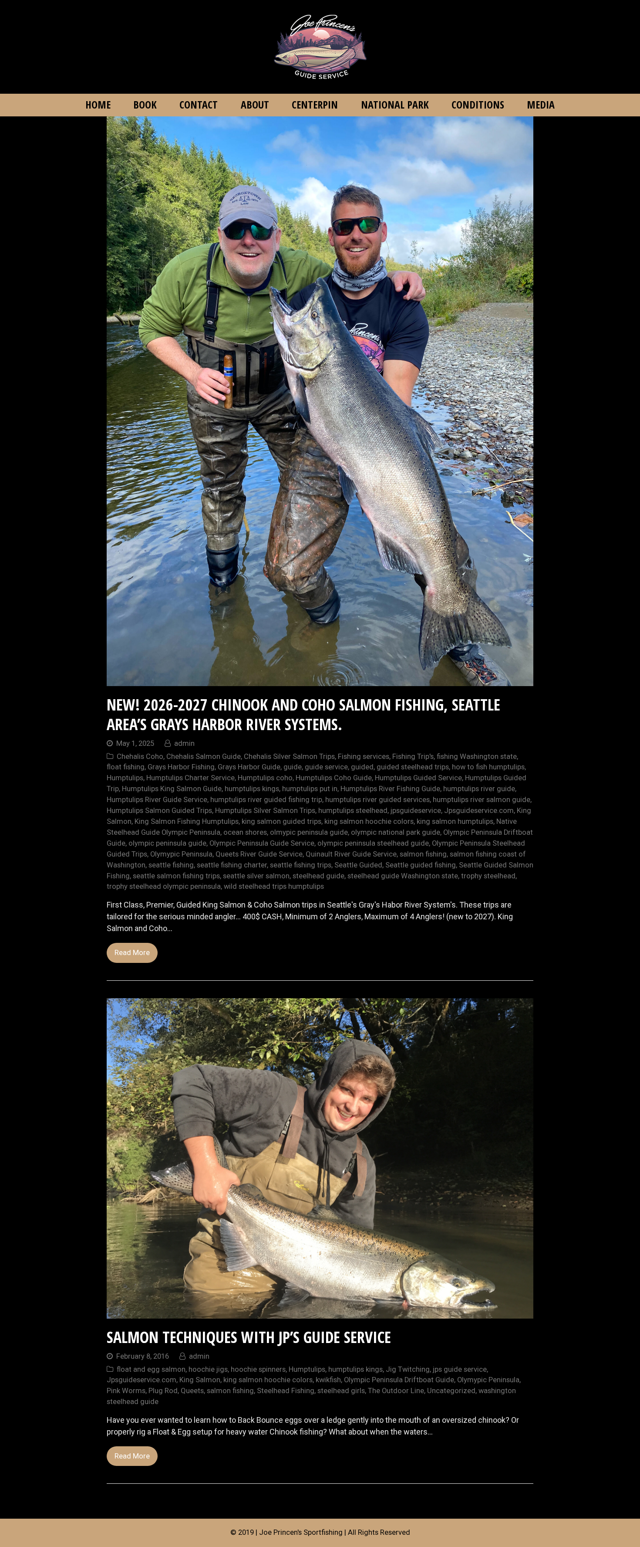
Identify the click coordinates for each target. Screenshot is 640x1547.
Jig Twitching (408, 1369)
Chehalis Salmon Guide (203, 756)
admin (184, 743)
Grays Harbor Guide (249, 767)
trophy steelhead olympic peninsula (164, 886)
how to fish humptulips (488, 767)
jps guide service (460, 1369)
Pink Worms (126, 1391)
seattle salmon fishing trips (176, 876)
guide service (326, 767)
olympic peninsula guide (167, 843)
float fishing (126, 767)
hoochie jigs (208, 1369)
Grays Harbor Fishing (181, 767)
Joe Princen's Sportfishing (301, 1532)
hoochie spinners (258, 1369)
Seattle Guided (358, 865)
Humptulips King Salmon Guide (172, 789)
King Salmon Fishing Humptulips (187, 821)
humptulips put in (309, 789)
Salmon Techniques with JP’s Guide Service (249, 1337)
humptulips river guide (479, 789)
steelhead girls (341, 1391)
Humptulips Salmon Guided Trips (159, 810)
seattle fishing (171, 865)
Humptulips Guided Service (418, 778)
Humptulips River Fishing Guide (390, 789)
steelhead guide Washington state (402, 876)
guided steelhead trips (413, 767)
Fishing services (363, 756)
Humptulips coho (265, 778)
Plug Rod (163, 1391)
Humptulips (125, 778)
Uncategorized (451, 1391)
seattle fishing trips (300, 865)
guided (362, 767)
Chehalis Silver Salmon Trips (289, 756)
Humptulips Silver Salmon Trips (265, 810)
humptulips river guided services (377, 800)
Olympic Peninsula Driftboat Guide (399, 1380)
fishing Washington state (477, 756)
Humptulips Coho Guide (334, 778)
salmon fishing (423, 854)
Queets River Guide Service (259, 854)
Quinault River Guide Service (351, 854)
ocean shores (245, 832)
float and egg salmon (151, 1369)
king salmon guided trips (281, 821)
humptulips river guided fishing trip (266, 800)
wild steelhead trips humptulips (274, 886)
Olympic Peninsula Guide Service (261, 843)
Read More (132, 953)
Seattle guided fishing (420, 865)
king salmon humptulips (455, 821)
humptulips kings (252, 789)
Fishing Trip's (413, 756)
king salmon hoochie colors (369, 821)
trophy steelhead (488, 876)
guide (292, 767)
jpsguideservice (416, 810)
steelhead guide (318, 876)
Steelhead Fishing (285, 1391)
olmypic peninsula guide (309, 832)
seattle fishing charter (232, 865)
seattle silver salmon (256, 876)
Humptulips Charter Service (190, 778)
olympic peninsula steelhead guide (373, 843)
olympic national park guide (395, 832)
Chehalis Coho (140, 756)
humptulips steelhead (352, 810)
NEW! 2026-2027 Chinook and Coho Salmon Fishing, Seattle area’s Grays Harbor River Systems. (303, 714)
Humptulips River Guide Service (157, 800)
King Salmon (199, 1380)
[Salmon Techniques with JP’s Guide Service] (320, 1312)
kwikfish (328, 1380)
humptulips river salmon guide (481, 800)
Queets (192, 1391)
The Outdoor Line (396, 1391)
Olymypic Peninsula (181, 854)
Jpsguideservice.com (479, 810)
